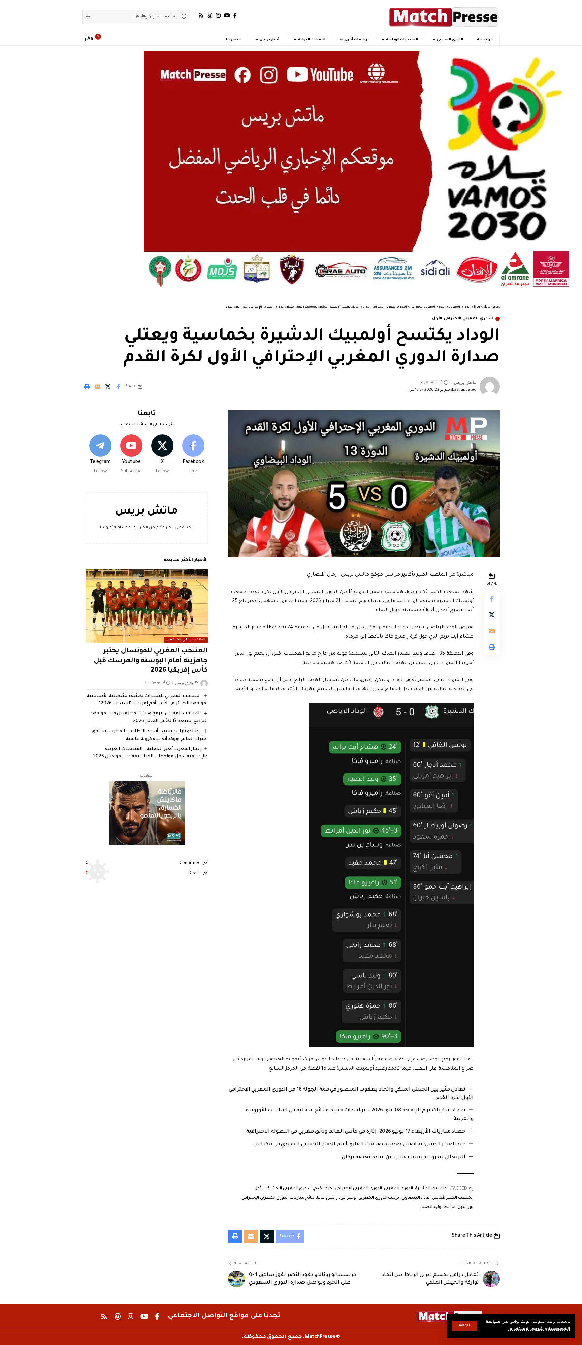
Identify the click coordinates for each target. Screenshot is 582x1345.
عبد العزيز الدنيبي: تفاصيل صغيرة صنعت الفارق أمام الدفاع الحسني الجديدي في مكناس (359, 1144)
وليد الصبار (431, 1207)
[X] (162, 455)
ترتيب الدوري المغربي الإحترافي (369, 1198)
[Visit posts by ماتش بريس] (490, 387)
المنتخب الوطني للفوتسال (185, 640)
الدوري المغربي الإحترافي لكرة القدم (348, 1188)
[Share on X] (107, 386)
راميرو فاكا (327, 1198)
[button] (464, 1326)
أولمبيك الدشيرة (431, 1188)
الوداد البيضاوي (416, 1198)
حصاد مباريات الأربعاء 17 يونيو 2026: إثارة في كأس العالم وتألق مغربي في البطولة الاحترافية (355, 1132)
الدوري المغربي (398, 1188)
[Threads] (209, 15)
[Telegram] (100, 455)
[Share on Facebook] (118, 386)
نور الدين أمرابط (459, 1207)
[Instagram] (218, 15)
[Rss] (201, 15)
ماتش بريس (465, 382)
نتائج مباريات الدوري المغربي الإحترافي (278, 1198)
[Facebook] (235, 15)
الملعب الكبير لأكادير (453, 1198)
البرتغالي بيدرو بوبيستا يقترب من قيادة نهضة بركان (404, 1157)
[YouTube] (227, 15)
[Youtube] (131, 455)
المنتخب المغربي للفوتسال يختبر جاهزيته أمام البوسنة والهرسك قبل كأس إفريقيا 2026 (151, 661)
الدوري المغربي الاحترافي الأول (462, 319)
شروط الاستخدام (526, 1329)
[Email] (97, 386)
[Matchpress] (444, 17)
